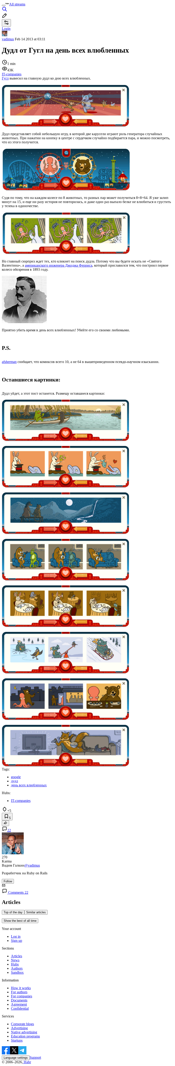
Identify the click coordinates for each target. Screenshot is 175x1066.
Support (35, 1057)
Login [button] (6, 29)
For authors (19, 992)
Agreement (19, 1004)
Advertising (19, 1028)
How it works (21, 988)
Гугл (5, 78)
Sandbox (17, 972)
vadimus (8, 39)
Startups (17, 1040)
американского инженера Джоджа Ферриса (58, 265)
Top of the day (13, 912)
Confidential (20, 1008)
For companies (21, 996)
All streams (17, 4)
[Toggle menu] (3, 5)
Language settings (16, 1057)
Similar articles (36, 912)
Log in (16, 936)
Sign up (16, 940)
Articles (16, 956)
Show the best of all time (20, 920)
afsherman (9, 362)
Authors (17, 968)
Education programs (25, 1036)
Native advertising (24, 1032)
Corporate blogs (22, 1024)
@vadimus (32, 865)
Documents (19, 1000)
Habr (27, 1062)
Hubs (15, 964)
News (15, 960)
